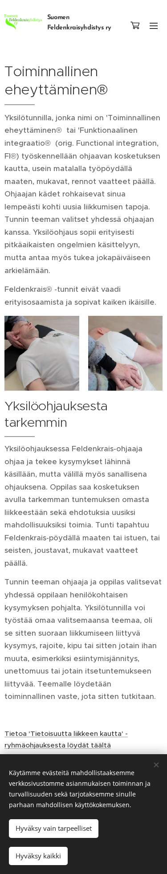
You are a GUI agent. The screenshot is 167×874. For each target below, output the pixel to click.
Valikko (154, 25)
